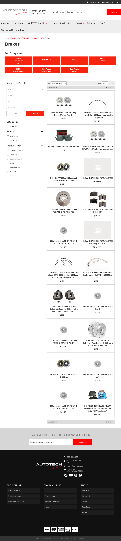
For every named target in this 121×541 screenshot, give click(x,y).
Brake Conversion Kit (18, 60)
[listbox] (25, 89)
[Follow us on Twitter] (80, 476)
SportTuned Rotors (74, 70)
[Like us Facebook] (66, 476)
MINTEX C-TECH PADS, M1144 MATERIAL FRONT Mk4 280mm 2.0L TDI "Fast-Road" (97, 408)
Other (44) (13, 140)
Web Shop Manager (80, 538)
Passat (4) (13, 172)
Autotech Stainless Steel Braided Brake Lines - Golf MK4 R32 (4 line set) (97, 274)
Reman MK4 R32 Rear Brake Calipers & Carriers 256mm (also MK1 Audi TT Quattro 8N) (64, 308)
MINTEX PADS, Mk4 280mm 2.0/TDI (63, 146)
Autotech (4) (14, 136)
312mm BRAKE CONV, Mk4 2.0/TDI (97, 178)
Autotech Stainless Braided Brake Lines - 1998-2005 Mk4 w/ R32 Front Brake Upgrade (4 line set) (63, 274)
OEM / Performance (18, 70)
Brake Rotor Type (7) (16, 150)
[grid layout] (110, 83)
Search (35, 113)
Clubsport (74, 59)
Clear (15, 113)
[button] (85, 12)
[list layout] (113, 83)
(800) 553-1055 (72, 457)
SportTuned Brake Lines (46, 70)
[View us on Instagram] (75, 476)
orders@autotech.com (75, 466)
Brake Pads (46, 59)
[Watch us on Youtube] (71, 476)
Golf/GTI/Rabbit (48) (16, 159)
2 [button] (108, 87)
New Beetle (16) (15, 167)
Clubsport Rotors (103, 59)
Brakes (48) (13, 126)
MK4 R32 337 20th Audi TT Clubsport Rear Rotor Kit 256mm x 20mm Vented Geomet (97, 342)
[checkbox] (8, 136)
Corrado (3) (13, 154)
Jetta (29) (13, 163)
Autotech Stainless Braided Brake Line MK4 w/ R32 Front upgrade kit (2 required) (97, 115)
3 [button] (110, 87)
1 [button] (106, 87)
